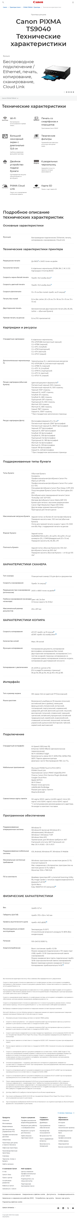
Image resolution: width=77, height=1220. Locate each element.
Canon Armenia (8, 1207)
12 (55, 886)
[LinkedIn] (63, 1208)
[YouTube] (73, 1208)
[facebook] (58, 1208)
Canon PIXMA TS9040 (9, 98)
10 (56, 634)
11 (45, 881)
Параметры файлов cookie (12, 1202)
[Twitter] (68, 1208)
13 (46, 922)
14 (63, 965)
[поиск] (3, 2)
